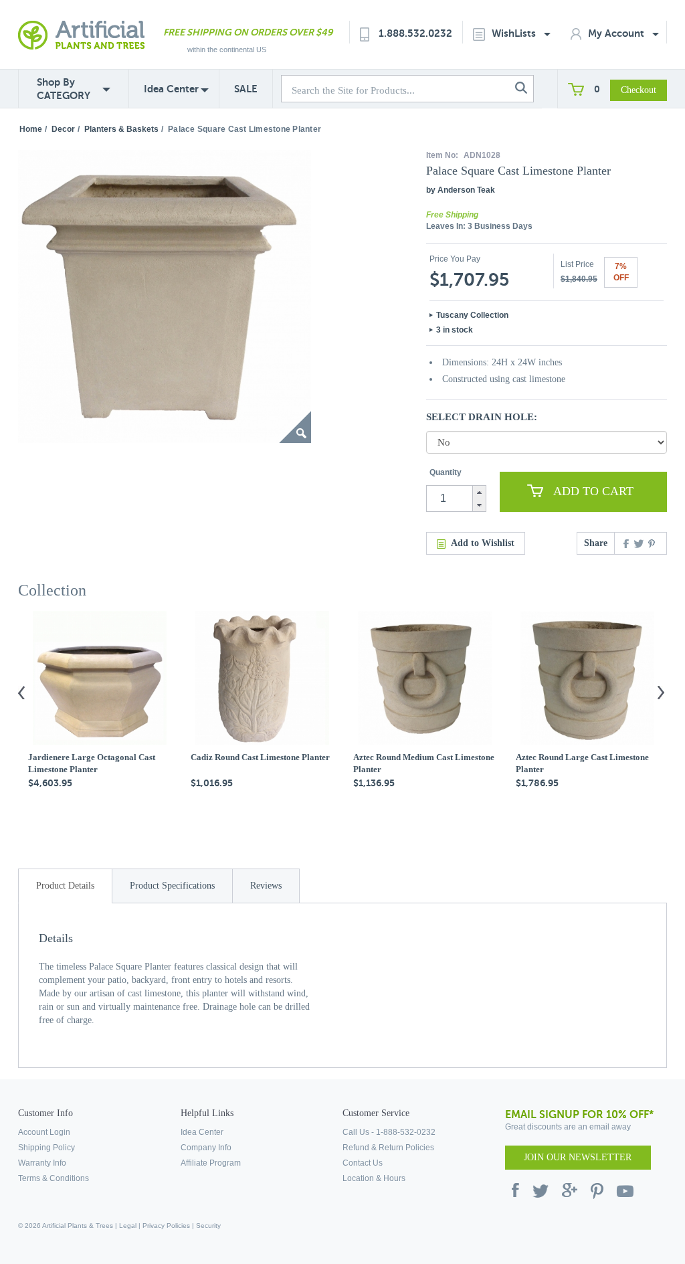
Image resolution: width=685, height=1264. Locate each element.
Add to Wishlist (482, 543)
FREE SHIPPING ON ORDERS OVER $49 (247, 32)
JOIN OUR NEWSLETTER (577, 1157)
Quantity (445, 472)
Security (208, 1225)
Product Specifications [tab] (172, 886)
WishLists (515, 33)
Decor (63, 129)
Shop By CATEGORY (63, 88)
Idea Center (171, 88)
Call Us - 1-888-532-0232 (388, 1132)
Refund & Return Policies (388, 1147)
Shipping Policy (46, 1147)
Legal (127, 1225)
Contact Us (362, 1163)
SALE (246, 88)
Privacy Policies (166, 1225)
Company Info (206, 1147)
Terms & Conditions (53, 1178)
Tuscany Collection (472, 315)
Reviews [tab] (266, 886)
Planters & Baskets (121, 129)
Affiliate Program (211, 1163)
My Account (617, 33)
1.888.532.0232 (415, 33)
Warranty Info (42, 1163)
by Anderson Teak (460, 190)
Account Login (44, 1132)
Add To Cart (593, 491)
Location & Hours (373, 1178)
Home (30, 129)
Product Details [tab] (65, 886)
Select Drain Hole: (481, 417)
